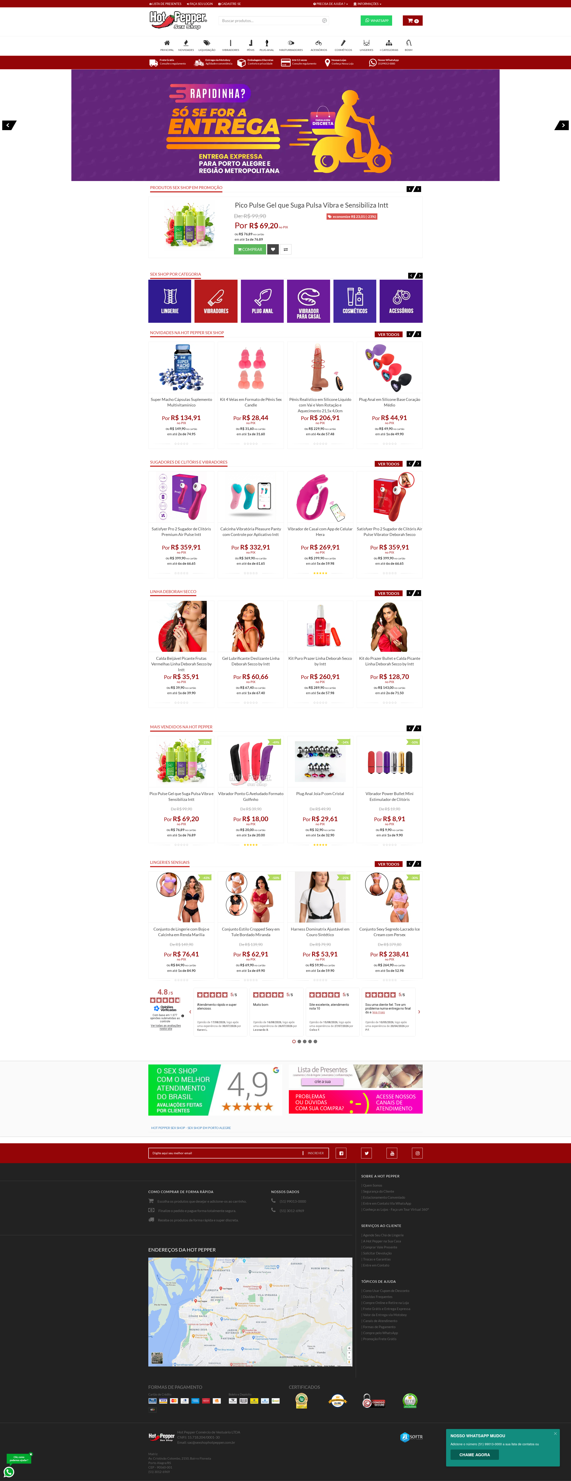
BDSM (408, 50)
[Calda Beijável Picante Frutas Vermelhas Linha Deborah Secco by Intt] (181, 626)
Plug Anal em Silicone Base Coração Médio (389, 402)
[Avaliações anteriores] (190, 1012)
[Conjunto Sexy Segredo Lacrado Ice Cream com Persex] (389, 897)
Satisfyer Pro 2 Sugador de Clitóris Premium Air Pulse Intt (181, 531)
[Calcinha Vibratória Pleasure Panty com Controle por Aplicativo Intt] (250, 496)
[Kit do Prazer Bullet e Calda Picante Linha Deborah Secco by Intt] (389, 626)
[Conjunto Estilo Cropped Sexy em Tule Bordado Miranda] (250, 897)
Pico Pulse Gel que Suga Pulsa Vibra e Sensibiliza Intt (311, 205)
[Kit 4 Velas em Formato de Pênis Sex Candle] (250, 367)
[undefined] (182, 1016)
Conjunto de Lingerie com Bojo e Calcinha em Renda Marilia (181, 932)
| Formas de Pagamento (378, 1327)
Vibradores (230, 50)
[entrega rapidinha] (285, 125)
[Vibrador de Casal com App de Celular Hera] (320, 496)
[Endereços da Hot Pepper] (250, 1312)
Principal (167, 50)
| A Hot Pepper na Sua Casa (381, 1241)
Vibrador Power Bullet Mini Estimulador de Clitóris (390, 796)
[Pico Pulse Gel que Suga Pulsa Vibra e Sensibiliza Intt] (189, 225)
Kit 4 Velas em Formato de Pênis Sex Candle (251, 402)
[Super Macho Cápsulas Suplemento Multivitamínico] (181, 367)
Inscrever (316, 1153)
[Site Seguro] (410, 1400)
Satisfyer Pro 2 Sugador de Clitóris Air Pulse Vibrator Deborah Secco (389, 531)
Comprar (252, 249)
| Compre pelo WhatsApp (379, 1333)
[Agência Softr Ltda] (411, 1437)
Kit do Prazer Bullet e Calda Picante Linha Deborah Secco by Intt (389, 661)
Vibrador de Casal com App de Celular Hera (320, 531)
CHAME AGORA (474, 1455)
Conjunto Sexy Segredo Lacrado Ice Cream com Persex (389, 932)
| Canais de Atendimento (379, 1321)
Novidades (186, 50)
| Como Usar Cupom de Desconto (385, 1291)
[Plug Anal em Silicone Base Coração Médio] (389, 367)
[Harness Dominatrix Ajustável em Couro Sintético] (320, 897)
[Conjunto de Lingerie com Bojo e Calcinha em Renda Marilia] (181, 897)
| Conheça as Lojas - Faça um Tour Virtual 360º (395, 1209)
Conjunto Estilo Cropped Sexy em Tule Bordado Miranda (251, 932)
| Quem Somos (371, 1185)
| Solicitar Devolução (376, 1253)
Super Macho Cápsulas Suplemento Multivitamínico (181, 402)
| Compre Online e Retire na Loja (385, 1303)
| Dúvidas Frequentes (377, 1297)
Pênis (250, 50)
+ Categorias (389, 50)
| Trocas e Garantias (376, 1259)
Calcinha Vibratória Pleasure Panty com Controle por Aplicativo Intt (250, 531)
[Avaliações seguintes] (419, 1012)
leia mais (378, 1012)
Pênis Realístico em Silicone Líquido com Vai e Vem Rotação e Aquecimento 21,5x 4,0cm (320, 404)
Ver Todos (388, 334)
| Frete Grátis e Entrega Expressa (385, 1309)
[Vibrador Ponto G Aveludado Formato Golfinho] (250, 761)
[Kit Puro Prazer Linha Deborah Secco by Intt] (320, 626)
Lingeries (366, 50)
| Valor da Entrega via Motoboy (384, 1315)
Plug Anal (267, 50)
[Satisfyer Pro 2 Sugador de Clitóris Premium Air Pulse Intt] (181, 496)
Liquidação (207, 50)
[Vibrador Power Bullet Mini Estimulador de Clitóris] (389, 761)
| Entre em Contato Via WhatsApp (386, 1203)
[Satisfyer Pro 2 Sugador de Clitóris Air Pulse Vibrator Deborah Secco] (389, 496)
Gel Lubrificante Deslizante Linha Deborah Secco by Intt (250, 661)
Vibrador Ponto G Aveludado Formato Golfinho (250, 796)
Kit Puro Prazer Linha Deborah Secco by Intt (320, 661)
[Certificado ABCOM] (301, 1400)
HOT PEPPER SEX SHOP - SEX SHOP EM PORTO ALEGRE (191, 1128)
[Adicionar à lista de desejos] (273, 249)
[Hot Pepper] (180, 20)
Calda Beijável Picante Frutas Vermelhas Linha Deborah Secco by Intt (181, 663)
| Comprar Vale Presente (379, 1247)
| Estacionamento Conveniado (383, 1197)
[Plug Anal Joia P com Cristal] (320, 761)
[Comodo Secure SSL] (374, 1400)
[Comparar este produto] (286, 249)
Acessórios (319, 50)
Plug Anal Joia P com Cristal (320, 793)
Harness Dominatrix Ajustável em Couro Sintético (320, 932)
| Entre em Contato (375, 1265)
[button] (411, 189)
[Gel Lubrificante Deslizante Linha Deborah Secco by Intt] (250, 626)
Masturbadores (291, 50)
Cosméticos (343, 50)
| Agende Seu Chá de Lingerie (382, 1235)
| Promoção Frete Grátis (379, 1339)
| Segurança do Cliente (377, 1191)
